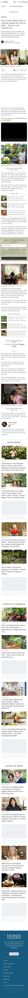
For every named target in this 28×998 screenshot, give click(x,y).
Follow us (17, 70)
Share (4, 70)
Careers (5, 982)
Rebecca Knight (10, 41)
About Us (5, 960)
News (18, 42)
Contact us (5, 969)
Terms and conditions (8, 973)
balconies (10, 230)
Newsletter (24, 70)
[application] (14, 131)
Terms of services (16, 249)
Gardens (4, 17)
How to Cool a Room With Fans (16, 6)
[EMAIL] (9, 426)
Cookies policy (6, 979)
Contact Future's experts (8, 963)
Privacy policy (6, 976)
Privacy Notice (12, 250)
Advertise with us (7, 966)
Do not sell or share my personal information (13, 985)
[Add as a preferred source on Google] (14, 953)
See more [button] (14, 351)
